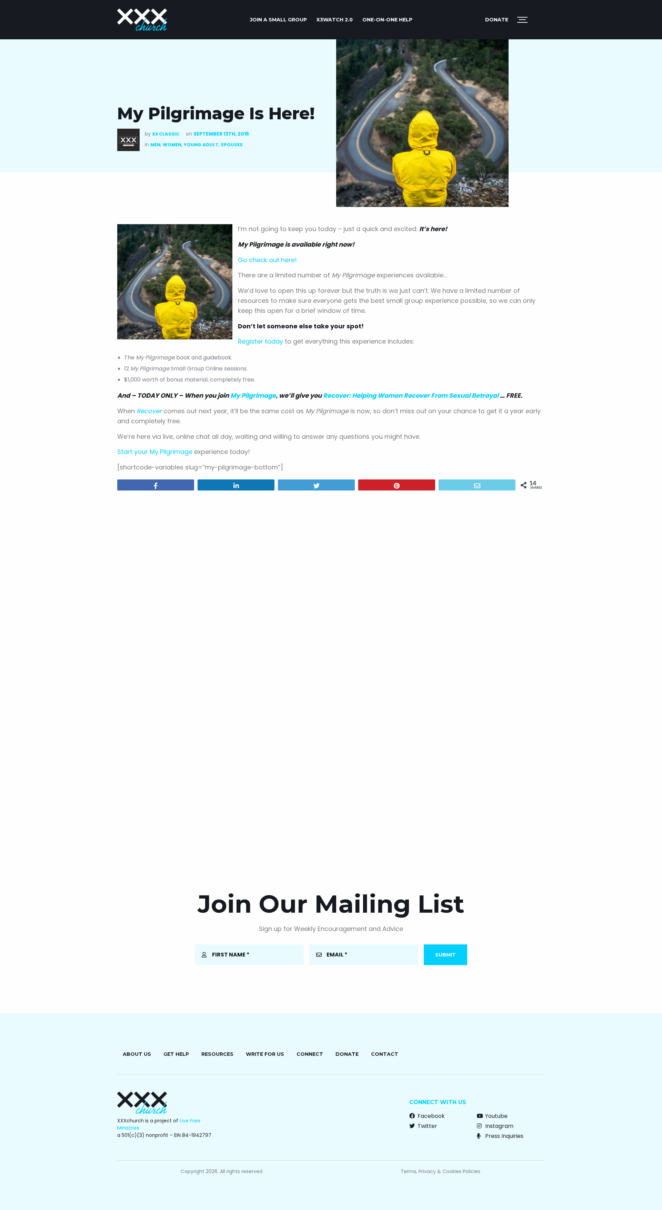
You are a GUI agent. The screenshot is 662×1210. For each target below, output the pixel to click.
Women (172, 144)
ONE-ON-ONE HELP (387, 20)
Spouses (232, 144)
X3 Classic (165, 134)
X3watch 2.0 (335, 20)
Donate (496, 20)
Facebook (430, 1116)
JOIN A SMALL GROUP (278, 20)
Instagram (498, 1126)
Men (155, 144)
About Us (137, 1054)
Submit (445, 955)
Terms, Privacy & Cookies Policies (440, 1171)
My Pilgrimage (253, 395)
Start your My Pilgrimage (154, 451)
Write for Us (265, 1054)
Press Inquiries (503, 1136)
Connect (310, 1054)
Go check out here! (267, 260)
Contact (384, 1054)
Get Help (176, 1054)
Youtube (496, 1116)
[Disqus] (331, 584)
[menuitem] (278, 20)
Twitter (426, 1126)
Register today (260, 341)
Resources (217, 1054)
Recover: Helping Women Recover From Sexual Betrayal (411, 395)
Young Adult (201, 144)
